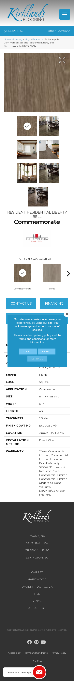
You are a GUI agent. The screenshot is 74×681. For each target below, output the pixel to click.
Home (7, 39)
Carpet (37, 572)
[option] (22, 276)
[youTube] (43, 642)
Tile (37, 593)
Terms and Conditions (36, 653)
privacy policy (42, 335)
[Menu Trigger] (64, 14)
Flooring (17, 39)
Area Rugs (37, 608)
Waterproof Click (37, 586)
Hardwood (37, 579)
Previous (6, 273)
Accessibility (14, 653)
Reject (47, 351)
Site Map (37, 661)
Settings (37, 358)
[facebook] (29, 642)
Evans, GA (37, 536)
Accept (28, 351)
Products (37, 39)
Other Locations (59, 31)
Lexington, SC (37, 557)
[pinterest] (36, 642)
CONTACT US (21, 303)
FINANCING (54, 303)
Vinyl (27, 39)
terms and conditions (32, 338)
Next (68, 273)
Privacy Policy (59, 653)
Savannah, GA (37, 543)
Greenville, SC (37, 550)
